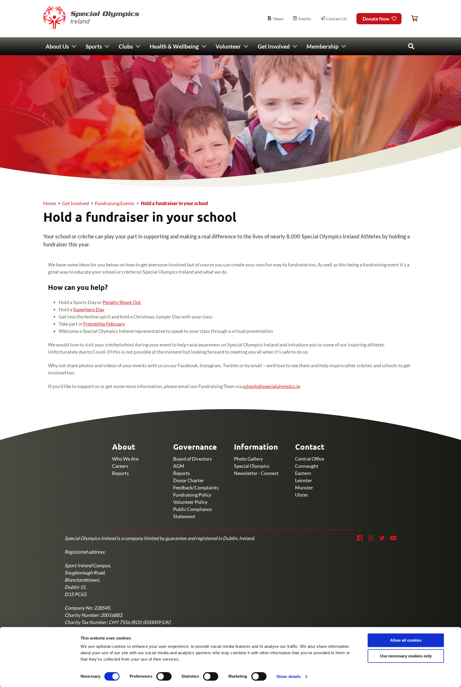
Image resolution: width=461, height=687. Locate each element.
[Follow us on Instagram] (371, 538)
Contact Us (336, 18)
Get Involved (274, 46)
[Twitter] (382, 538)
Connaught (306, 466)
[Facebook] (359, 538)
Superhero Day (88, 309)
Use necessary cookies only (406, 656)
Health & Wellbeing (174, 46)
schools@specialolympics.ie (271, 386)
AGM (178, 466)
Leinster (303, 480)
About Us (57, 46)
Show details (288, 676)
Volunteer (228, 46)
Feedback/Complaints (196, 487)
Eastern (303, 473)
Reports (120, 473)
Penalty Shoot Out (121, 302)
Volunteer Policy (190, 502)
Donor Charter (188, 480)
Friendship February (104, 324)
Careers (120, 466)
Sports (94, 46)
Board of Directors (192, 459)
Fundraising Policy (192, 495)
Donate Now (376, 19)
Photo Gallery (248, 459)
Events (305, 18)
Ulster (301, 495)
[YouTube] (393, 538)
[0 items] (414, 18)
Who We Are (125, 459)
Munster (304, 487)
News (278, 18)
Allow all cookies (406, 640)
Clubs (126, 46)
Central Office (309, 459)
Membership (323, 46)
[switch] (164, 676)
